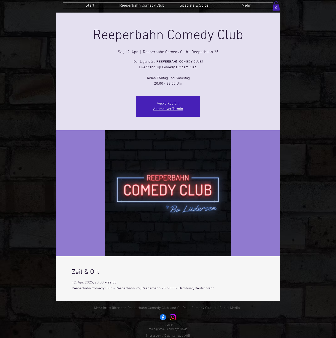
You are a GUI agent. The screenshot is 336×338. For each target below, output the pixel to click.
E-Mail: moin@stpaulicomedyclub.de (168, 327)
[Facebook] (163, 317)
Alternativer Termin (168, 109)
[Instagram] (173, 317)
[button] (276, 6)
